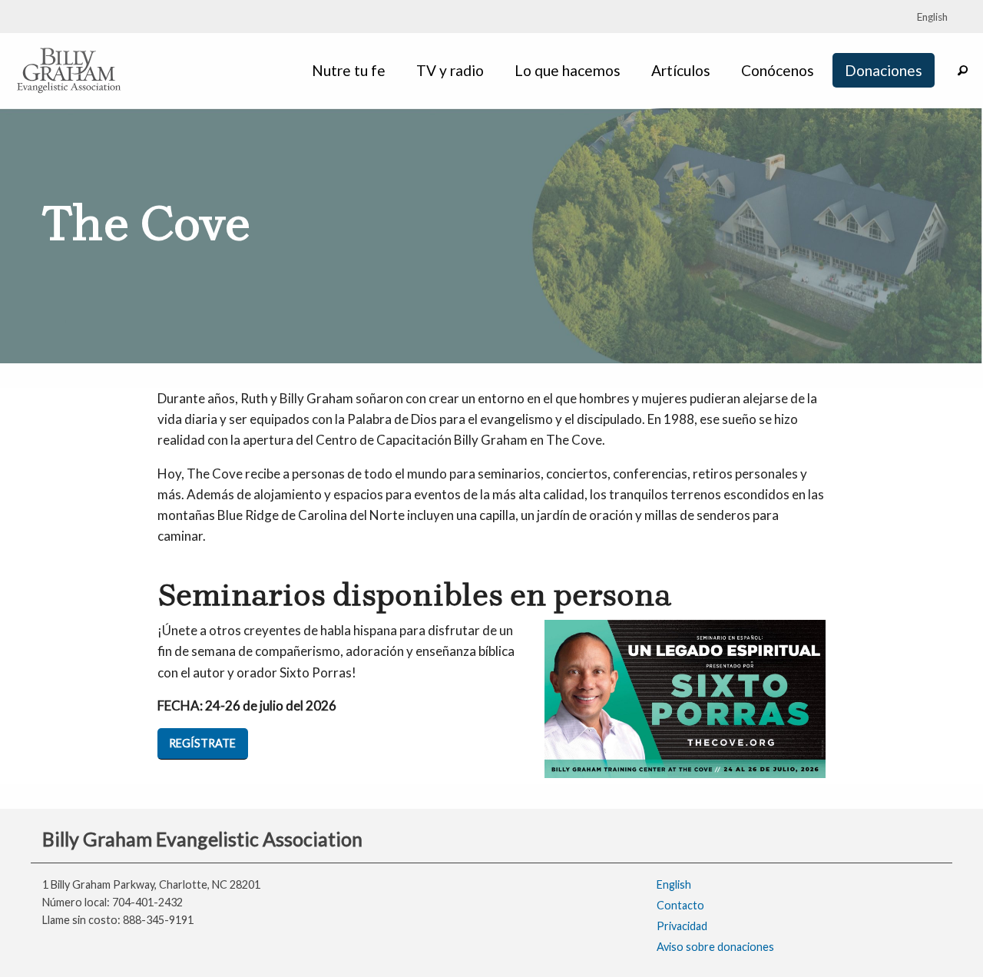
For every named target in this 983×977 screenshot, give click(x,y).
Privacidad (682, 925)
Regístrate (202, 743)
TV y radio (450, 70)
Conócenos (777, 70)
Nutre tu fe (349, 70)
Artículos (680, 70)
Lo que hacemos (568, 70)
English (674, 884)
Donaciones (883, 70)
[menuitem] (352, 70)
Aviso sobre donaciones (715, 946)
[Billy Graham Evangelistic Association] (69, 69)
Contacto (680, 905)
